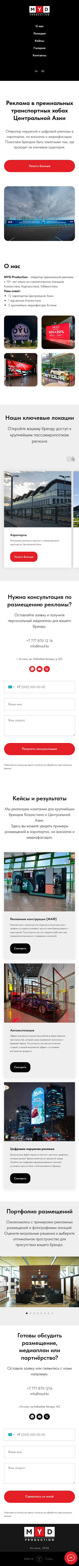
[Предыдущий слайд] (3, 1281)
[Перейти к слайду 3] (34, 1313)
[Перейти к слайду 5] (41, 1313)
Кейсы (39, 40)
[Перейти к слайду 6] (45, 1313)
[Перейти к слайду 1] (27, 1313)
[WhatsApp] (32, 669)
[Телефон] (47, 669)
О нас (40, 26)
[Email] (39, 669)
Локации (39, 33)
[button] (39, 166)
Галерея (39, 48)
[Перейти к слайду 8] (52, 1313)
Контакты (39, 55)
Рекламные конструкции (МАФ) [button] (33, 919)
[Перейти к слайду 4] (37, 1313)
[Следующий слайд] (75, 1281)
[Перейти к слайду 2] (30, 1313)
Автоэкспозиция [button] (22, 1030)
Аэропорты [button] (18, 535)
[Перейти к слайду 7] (48, 1313)
